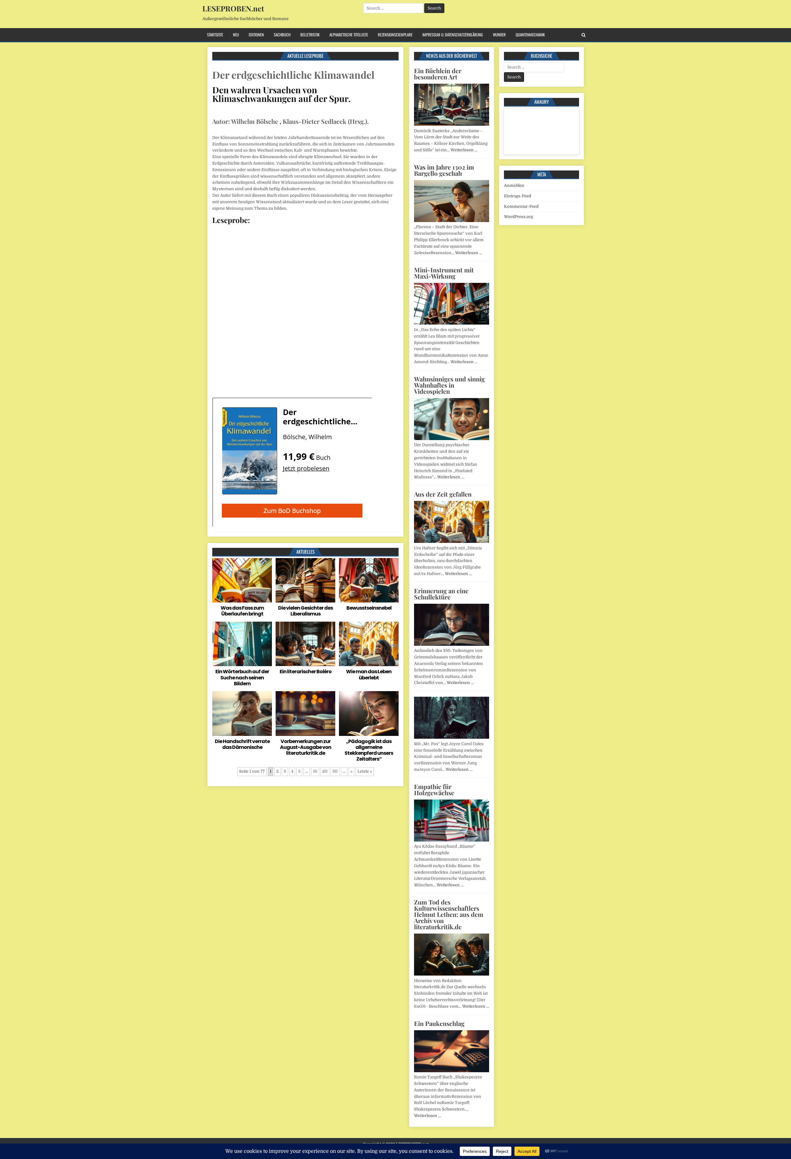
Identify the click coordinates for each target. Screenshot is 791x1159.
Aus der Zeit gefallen (443, 494)
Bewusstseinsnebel (368, 607)
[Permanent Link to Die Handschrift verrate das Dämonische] (242, 713)
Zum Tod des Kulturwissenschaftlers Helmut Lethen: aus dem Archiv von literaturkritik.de (448, 914)
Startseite (215, 34)
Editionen (256, 34)
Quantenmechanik (530, 34)
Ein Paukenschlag (439, 1023)
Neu (236, 34)
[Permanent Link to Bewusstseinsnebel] (369, 580)
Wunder (499, 34)
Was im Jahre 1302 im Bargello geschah (444, 170)
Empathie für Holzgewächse (434, 789)
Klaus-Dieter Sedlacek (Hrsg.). (326, 121)
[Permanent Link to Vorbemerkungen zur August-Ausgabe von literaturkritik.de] (305, 713)
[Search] (584, 35)
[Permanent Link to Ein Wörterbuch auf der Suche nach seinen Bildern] (242, 644)
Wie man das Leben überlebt (368, 674)
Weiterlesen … (463, 150)
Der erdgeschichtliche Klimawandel (293, 74)
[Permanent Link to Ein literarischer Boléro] (305, 644)
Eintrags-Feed (517, 196)
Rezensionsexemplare (395, 34)
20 (325, 771)
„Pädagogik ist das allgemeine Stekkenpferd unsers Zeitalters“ (369, 750)
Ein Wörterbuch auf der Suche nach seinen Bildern (242, 677)
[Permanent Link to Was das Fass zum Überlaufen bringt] (242, 580)
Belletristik (309, 34)
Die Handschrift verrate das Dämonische (242, 744)
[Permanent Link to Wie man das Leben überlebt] (369, 644)
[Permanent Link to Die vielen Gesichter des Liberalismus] (305, 580)
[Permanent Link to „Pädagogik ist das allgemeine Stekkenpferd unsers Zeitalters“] (369, 713)
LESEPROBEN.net (233, 8)
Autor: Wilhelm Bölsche (245, 121)
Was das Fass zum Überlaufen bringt (242, 610)
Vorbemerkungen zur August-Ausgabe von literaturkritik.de (305, 747)
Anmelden (514, 185)
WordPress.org (518, 216)
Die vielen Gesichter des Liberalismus (305, 610)
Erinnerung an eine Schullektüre (441, 593)
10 (315, 771)
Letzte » (364, 771)
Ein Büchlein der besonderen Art (437, 73)
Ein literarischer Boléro (306, 671)
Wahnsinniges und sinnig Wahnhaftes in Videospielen (449, 385)
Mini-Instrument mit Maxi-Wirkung (444, 273)
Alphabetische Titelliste (348, 34)
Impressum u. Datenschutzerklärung (452, 34)
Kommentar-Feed (521, 206)
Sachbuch (282, 34)
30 (335, 771)
